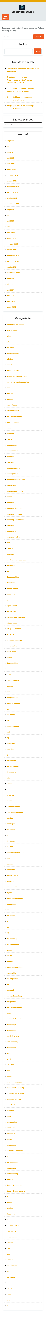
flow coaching (12, 663)
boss (8, 388)
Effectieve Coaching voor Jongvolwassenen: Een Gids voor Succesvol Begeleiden (20, 80)
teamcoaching (12, 1174)
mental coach (12, 875)
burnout (10, 399)
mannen (10, 864)
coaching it (11, 525)
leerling (10, 818)
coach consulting (14, 451)
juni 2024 (10, 290)
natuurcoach (12, 904)
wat (8, 1271)
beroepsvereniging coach (17, 376)
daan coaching (13, 577)
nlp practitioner (13, 944)
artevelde (10, 348)
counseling (11, 548)
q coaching (11, 1048)
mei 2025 (10, 227)
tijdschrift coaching (14, 1185)
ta (7, 1157)
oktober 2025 (12, 198)
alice (9, 336)
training (10, 1208)
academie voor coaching (16, 325)
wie (8, 1283)
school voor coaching (15, 1088)
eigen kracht (12, 606)
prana (9, 1013)
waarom (10, 1260)
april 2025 (11, 233)
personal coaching (14, 996)
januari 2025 (12, 250)
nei (8, 910)
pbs (8, 984)
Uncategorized (12, 1214)
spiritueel (10, 1111)
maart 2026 (11, 169)
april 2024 (11, 301)
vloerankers (11, 1231)
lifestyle (10, 847)
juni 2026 (10, 152)
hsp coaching (12, 715)
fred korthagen (13, 680)
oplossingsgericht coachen (17, 967)
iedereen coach (13, 726)
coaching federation (15, 514)
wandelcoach (12, 1266)
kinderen (10, 795)
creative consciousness (16, 560)
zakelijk (10, 1288)
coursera (10, 554)
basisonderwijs (13, 371)
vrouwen (10, 1243)
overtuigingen (12, 979)
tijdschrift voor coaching (16, 1191)
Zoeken (23, 44)
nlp (8, 927)
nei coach (11, 916)
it (7, 755)
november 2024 (13, 261)
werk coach (11, 1277)
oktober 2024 (12, 267)
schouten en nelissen (15, 1093)
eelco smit (11, 594)
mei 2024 (10, 296)
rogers (9, 1076)
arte (8, 342)
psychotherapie (13, 1036)
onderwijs (10, 962)
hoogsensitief (12, 698)
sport (9, 1116)
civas (9, 428)
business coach (13, 411)
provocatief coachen (15, 1019)
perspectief (11, 1002)
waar (9, 1254)
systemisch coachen (15, 1151)
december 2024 (13, 256)
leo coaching (12, 829)
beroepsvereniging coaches (18, 382)
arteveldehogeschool (15, 353)
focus (9, 669)
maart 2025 (11, 238)
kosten (9, 801)
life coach (11, 841)
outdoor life (11, 973)
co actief (10, 434)
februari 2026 (12, 175)
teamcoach (11, 1168)
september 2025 (13, 204)
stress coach (12, 1145)
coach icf (10, 457)
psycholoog (11, 1030)
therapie (10, 1180)
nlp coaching (12, 939)
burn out (10, 393)
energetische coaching (16, 617)
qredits (9, 1059)
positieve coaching (14, 1007)
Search (38, 37)
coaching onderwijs (14, 537)
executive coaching (14, 640)
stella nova (11, 1128)
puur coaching (12, 1042)
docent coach (12, 589)
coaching (10, 503)
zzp (8, 1306)
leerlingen (11, 824)
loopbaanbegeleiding (15, 852)
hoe (8, 692)
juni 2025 (10, 221)
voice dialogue (12, 1237)
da (8, 571)
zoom (9, 1294)
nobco (9, 950)
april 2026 (11, 164)
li (7, 835)
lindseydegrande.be (23, 11)
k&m (8, 778)
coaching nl (11, 531)
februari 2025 (12, 244)
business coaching (14, 416)
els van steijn (12, 611)
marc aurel (11, 870)
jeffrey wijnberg (13, 766)
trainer (9, 1202)
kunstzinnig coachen (15, 812)
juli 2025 (10, 215)
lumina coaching (13, 858)
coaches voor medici (15, 491)
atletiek (10, 359)
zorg (8, 1300)
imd (8, 732)
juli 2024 (10, 284)
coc (8, 543)
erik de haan (12, 623)
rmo (8, 1070)
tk (7, 1197)
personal (10, 990)
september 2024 (13, 273)
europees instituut (14, 629)
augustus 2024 (13, 279)
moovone (10, 881)
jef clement (11, 761)
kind (8, 789)
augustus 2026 (13, 141)
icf (8, 721)
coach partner (12, 474)
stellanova (11, 1134)
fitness (9, 657)
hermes (10, 686)
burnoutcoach (12, 405)
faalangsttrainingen (15, 646)
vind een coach (13, 1225)
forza (9, 675)
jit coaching (11, 772)
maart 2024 (11, 307)
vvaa (8, 1248)
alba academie (13, 330)
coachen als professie (16, 480)
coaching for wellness (15, 520)
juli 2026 (10, 146)
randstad (10, 1065)
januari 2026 (12, 181)
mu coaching (12, 887)
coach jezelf (12, 462)
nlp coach (11, 933)
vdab (8, 1220)
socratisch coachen (15, 1105)
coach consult (12, 445)
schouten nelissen (14, 1099)
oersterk (10, 956)
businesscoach (13, 422)
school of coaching (14, 1082)
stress (9, 1139)
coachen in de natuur (15, 485)
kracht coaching (13, 807)
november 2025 (13, 192)
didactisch (11, 583)
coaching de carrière (15, 508)
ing (8, 738)
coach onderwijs (13, 468)
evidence (10, 634)
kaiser (9, 784)
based (9, 365)
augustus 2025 (13, 210)
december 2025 (13, 187)
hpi (8, 709)
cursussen (11, 566)
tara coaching (12, 1162)
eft (8, 600)
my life (9, 893)
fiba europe (11, 652)
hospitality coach (13, 703)
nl (7, 921)
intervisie (10, 749)
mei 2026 (10, 158)
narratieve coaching (15, 898)
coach (9, 439)
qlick (8, 1053)
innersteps (11, 743)
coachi (9, 497)
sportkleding (12, 1122)
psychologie (11, 1025)
